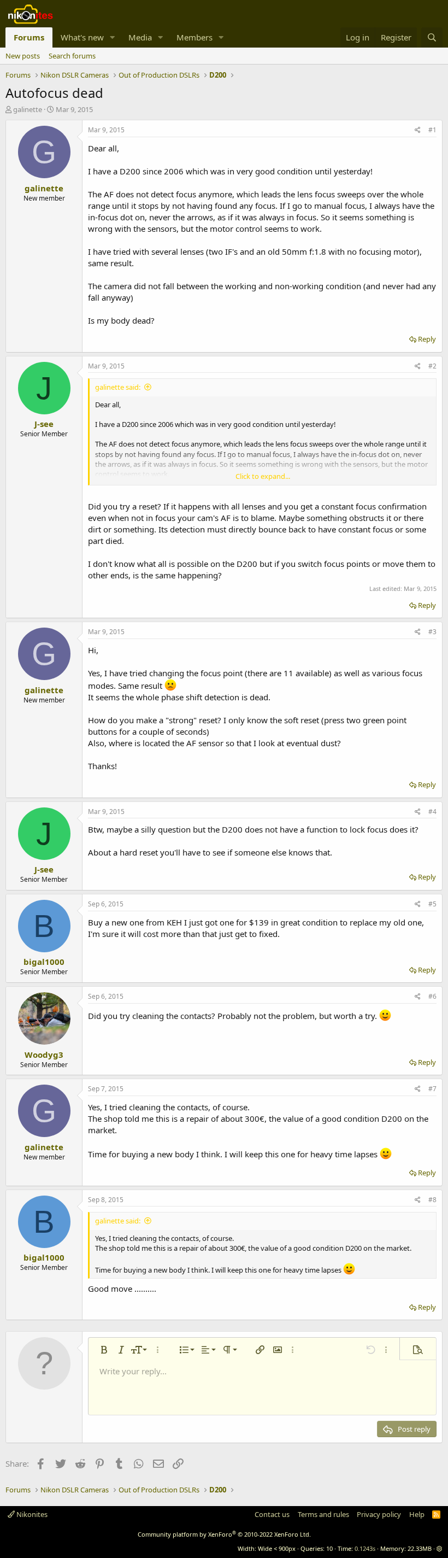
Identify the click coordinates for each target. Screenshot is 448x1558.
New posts (22, 56)
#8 (432, 1199)
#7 (432, 1088)
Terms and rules (323, 1514)
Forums (29, 37)
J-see (44, 423)
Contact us (272, 1514)
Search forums (72, 56)
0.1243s (365, 1548)
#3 (432, 631)
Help (417, 1514)
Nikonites (31, 1514)
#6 (432, 996)
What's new (82, 37)
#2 (432, 366)
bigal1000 (43, 961)
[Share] (418, 130)
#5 (432, 904)
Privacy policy (379, 1514)
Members (194, 37)
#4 (432, 811)
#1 (432, 129)
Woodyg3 (44, 1054)
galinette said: (117, 387)
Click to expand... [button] (262, 476)
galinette (27, 109)
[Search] (432, 37)
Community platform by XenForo (224, 1534)
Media (140, 37)
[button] (112, 37)
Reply (427, 339)
